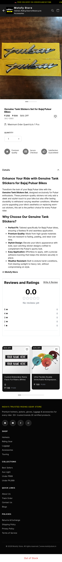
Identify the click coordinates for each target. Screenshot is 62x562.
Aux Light (6, 472)
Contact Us (7, 502)
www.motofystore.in (48, 546)
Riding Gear (7, 441)
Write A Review (50, 282)
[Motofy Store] (9, 10)
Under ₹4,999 (8, 480)
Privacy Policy (8, 528)
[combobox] (13, 139)
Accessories (7, 450)
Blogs (4, 507)
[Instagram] (5, 423)
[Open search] (52, 10)
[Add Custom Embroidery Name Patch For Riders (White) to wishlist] (27, 349)
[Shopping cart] (58, 10)
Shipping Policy (9, 524)
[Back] (3, 10)
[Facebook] (21, 423)
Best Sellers (7, 467)
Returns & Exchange (11, 520)
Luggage (6, 446)
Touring (5, 454)
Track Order (7, 498)
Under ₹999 (7, 476)
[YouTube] (13, 423)
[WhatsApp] (28, 423)
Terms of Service (9, 533)
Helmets (6, 437)
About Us (6, 494)
